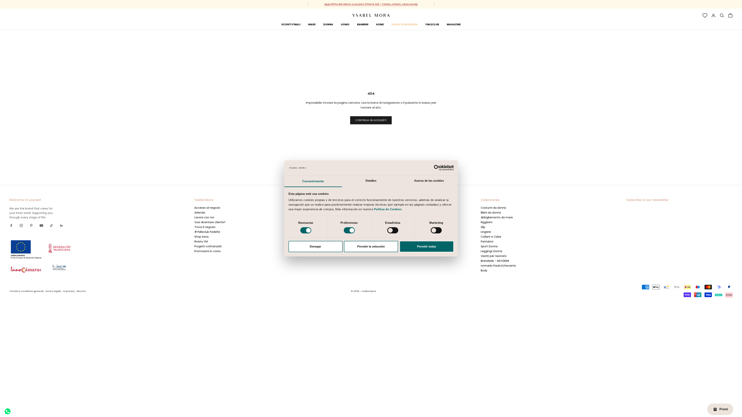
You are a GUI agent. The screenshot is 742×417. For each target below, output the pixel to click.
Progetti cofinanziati (208, 246)
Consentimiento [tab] (313, 181)
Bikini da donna (491, 212)
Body (484, 270)
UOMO (345, 24)
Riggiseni (486, 222)
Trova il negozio (204, 227)
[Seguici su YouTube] (41, 225)
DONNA (328, 24)
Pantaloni (487, 241)
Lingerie (486, 232)
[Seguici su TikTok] (51, 225)
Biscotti (81, 291)
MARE (312, 24)
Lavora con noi (204, 217)
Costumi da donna (493, 208)
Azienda (199, 212)
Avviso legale (53, 291)
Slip (483, 227)
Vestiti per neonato (494, 256)
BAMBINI (362, 24)
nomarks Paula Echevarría (498, 266)
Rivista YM (201, 241)
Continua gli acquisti (371, 120)
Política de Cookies (388, 209)
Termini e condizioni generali (26, 291)
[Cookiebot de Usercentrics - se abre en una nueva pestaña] (437, 168)
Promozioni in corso (207, 251)
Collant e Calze (491, 237)
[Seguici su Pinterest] (31, 225)
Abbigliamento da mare (497, 217)
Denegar (315, 246)
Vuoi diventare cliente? (209, 222)
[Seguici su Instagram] (21, 225)
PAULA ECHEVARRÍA (404, 24)
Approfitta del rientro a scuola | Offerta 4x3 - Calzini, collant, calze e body (371, 4)
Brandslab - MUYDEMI (495, 261)
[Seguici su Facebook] (11, 225)
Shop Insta (201, 237)
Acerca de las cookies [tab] (429, 180)
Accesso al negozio (207, 208)
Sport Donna (489, 246)
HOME (380, 24)
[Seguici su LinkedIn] (61, 225)
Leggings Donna (491, 251)
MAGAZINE (454, 24)
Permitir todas (426, 246)
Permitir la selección (371, 246)
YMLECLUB (432, 24)
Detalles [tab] (371, 180)
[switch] (349, 230)
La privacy (69, 291)
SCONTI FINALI (290, 24)
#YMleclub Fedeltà (207, 232)
